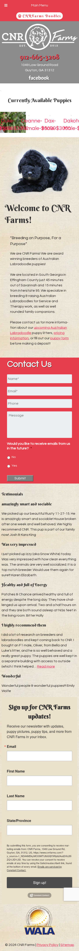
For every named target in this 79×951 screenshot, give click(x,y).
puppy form (59, 338)
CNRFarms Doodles (41, 16)
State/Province (19, 820)
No (14, 457)
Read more (46, 666)
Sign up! (39, 882)
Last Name (16, 796)
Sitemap (67, 945)
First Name (16, 771)
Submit (20, 478)
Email (11, 746)
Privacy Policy (47, 945)
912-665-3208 (39, 57)
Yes (14, 465)
